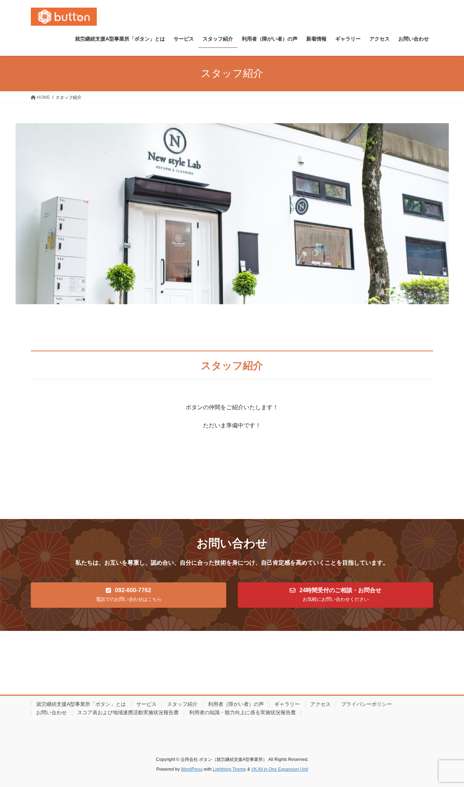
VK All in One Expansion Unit (279, 769)
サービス (146, 704)
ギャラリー (287, 704)
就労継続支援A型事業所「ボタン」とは (81, 704)
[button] (128, 595)
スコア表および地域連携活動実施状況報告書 (128, 712)
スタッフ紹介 (182, 704)
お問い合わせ (51, 712)
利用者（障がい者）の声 (236, 704)
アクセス (320, 704)
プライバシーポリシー (366, 704)
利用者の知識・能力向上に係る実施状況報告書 (242, 712)
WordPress (192, 769)
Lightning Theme (229, 769)
